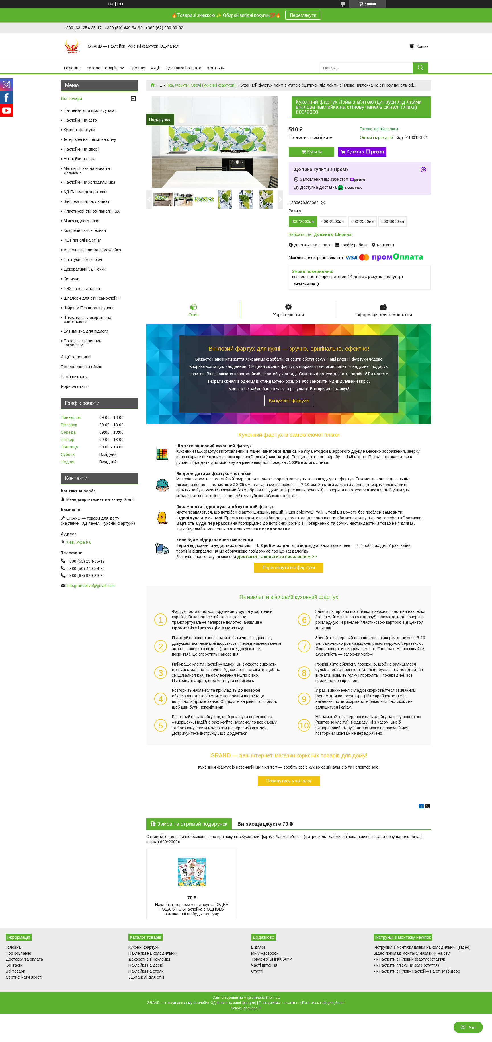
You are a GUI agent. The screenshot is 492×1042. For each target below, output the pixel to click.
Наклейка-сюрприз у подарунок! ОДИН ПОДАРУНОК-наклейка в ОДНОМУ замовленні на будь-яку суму (192, 909)
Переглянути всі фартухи (289, 567)
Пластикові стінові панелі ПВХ (92, 211)
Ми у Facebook (264, 953)
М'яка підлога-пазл (81, 221)
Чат (472, 1027)
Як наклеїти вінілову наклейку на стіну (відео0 (417, 971)
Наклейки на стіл (79, 158)
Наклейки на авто (80, 120)
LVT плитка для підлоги (86, 331)
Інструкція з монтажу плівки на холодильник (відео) (422, 947)
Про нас (137, 67)
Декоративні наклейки (149, 959)
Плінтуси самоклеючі (83, 259)
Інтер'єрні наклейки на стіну (90, 139)
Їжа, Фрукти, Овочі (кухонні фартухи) (201, 85)
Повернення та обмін (81, 366)
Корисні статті (75, 386)
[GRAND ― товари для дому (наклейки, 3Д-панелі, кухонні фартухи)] (72, 46)
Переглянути (303, 15)
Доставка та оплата (24, 959)
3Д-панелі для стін (146, 977)
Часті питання (74, 376)
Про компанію (18, 953)
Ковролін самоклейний (85, 230)
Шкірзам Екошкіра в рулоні (88, 308)
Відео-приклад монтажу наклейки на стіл (412, 953)
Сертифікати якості (24, 977)
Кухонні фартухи (79, 129)
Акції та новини (76, 356)
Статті (257, 971)
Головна (72, 67)
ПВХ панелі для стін (82, 288)
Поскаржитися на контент (279, 1003)
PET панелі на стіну (82, 240)
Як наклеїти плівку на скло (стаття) (406, 965)
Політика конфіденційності (323, 1003)
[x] (427, 807)
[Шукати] (420, 67)
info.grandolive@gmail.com (91, 585)
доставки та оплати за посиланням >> (277, 556)
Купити (314, 151)
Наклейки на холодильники (89, 182)
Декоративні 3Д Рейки (85, 269)
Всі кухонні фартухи (289, 400)
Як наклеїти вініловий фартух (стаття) (409, 959)
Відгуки (258, 947)
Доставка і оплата (183, 67)
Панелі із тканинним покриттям (83, 343)
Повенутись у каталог (288, 781)
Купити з (355, 151)
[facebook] (421, 807)
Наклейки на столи (146, 971)
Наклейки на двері (81, 149)
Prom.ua (273, 998)
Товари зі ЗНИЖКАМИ (271, 959)
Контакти (216, 67)
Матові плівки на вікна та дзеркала (87, 170)
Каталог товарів (102, 67)
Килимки (71, 279)
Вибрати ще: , (320, 234)
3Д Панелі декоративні (85, 192)
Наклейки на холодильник (152, 953)
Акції (155, 67)
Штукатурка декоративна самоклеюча (87, 319)
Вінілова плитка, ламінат (87, 201)
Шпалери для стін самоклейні (92, 298)
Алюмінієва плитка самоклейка (92, 250)
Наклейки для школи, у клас (90, 110)
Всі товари (71, 98)
